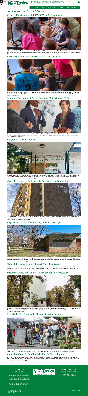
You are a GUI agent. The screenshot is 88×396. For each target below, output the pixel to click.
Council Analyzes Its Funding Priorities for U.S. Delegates (35, 354)
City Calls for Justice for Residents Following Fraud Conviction (38, 181)
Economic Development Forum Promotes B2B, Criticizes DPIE (38, 98)
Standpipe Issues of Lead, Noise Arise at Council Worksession (37, 272)
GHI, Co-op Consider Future (21, 139)
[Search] (79, 2)
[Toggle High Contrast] (1, 1)
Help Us (49, 7)
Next (79, 362)
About (67, 7)
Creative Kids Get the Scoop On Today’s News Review (33, 56)
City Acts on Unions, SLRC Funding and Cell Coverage (33, 222)
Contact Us (73, 7)
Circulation (55, 7)
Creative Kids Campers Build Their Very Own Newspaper (35, 15)
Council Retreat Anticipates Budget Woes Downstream (34, 264)
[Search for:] (73, 2)
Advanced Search (70, 4)
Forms (61, 7)
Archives (43, 7)
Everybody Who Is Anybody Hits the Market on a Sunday (35, 314)
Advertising (36, 7)
